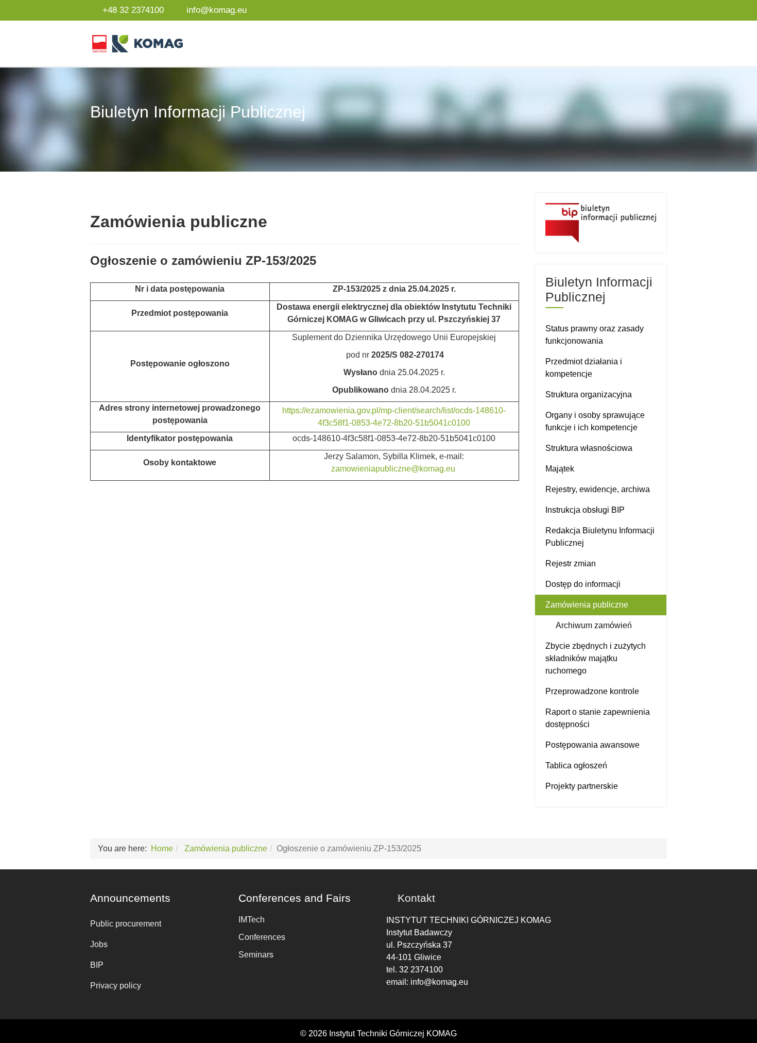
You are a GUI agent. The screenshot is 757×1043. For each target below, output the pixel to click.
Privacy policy (115, 985)
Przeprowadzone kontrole (592, 691)
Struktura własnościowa (588, 448)
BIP (97, 965)
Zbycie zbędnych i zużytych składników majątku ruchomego (595, 658)
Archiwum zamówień (594, 625)
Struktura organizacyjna (588, 394)
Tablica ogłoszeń (576, 765)
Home (162, 848)
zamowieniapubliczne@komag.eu (393, 468)
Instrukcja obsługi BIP (585, 510)
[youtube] (649, 10)
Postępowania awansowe (592, 745)
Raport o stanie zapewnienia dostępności (597, 718)
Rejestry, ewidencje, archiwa (597, 489)
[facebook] (623, 10)
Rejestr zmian (570, 563)
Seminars (255, 954)
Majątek (559, 468)
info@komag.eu (216, 10)
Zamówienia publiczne (586, 604)
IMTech (251, 919)
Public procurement (125, 923)
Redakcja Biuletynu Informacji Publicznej (600, 536)
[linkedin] (663, 10)
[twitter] (636, 10)
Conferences (261, 937)
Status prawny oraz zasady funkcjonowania (594, 334)
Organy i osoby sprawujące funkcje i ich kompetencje (595, 421)
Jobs (99, 944)
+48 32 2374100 (133, 10)
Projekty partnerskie (581, 786)
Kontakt (416, 898)
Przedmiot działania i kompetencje (583, 367)
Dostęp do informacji (583, 584)
